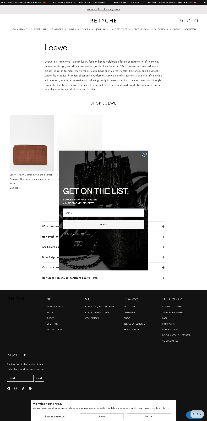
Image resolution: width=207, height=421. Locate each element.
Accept (102, 416)
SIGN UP (103, 224)
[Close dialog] (144, 154)
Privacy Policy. (162, 408)
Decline (148, 416)
